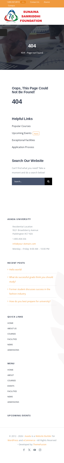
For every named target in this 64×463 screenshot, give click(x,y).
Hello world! (15, 269)
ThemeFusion (39, 444)
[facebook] (24, 450)
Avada (28, 436)
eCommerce (29, 440)
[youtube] (34, 450)
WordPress (13, 440)
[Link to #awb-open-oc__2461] (3, 32)
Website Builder (43, 436)
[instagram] (40, 450)
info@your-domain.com (24, 243)
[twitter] (29, 450)
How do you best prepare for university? (29, 301)
